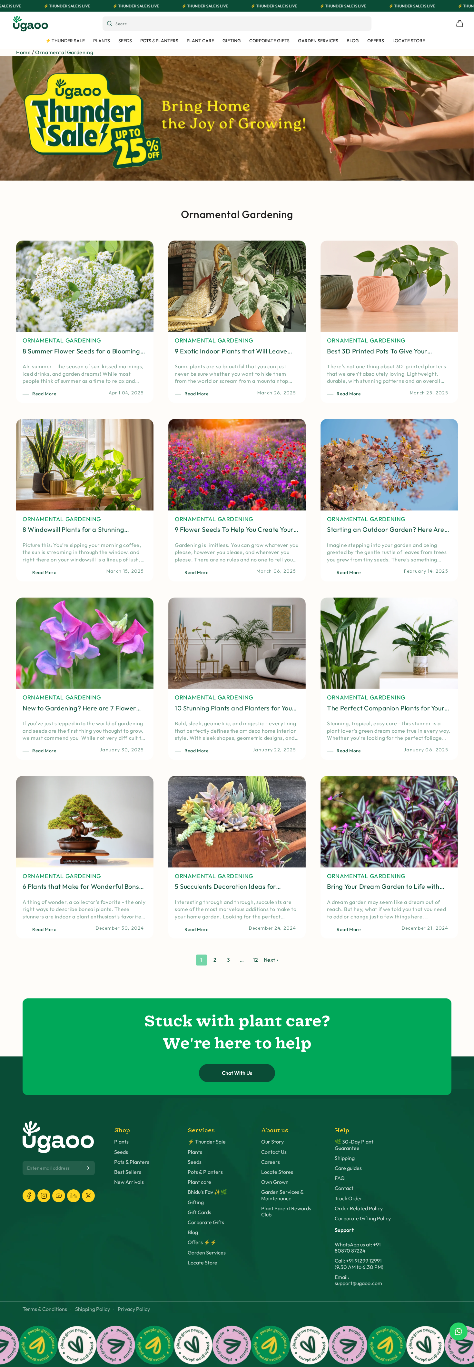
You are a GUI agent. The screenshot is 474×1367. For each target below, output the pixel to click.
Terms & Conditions (45, 1309)
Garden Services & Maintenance (282, 1195)
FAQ (340, 1178)
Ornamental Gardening (64, 52)
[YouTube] (58, 1195)
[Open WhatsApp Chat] (458, 1331)
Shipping (345, 1158)
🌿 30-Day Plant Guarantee (354, 1145)
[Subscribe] (88, 1168)
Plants (121, 1142)
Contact (344, 1188)
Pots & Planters (131, 1162)
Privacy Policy (134, 1309)
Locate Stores (277, 1172)
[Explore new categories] (237, 118)
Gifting (196, 1202)
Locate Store (202, 1263)
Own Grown (275, 1182)
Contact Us (274, 1152)
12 (255, 959)
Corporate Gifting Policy (363, 1218)
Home (23, 52)
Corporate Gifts (206, 1222)
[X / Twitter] (88, 1195)
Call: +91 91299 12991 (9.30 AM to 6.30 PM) (359, 1264)
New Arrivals (129, 1182)
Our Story (272, 1142)
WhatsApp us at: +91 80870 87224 (358, 1248)
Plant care (199, 1182)
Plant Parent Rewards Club (286, 1211)
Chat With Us (237, 1073)
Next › (271, 959)
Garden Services (207, 1253)
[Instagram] (43, 1195)
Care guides (348, 1168)
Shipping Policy (92, 1309)
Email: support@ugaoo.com (358, 1280)
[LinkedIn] (73, 1195)
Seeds (121, 1152)
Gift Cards (199, 1212)
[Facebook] (29, 1195)
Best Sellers (127, 1172)
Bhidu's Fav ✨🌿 (207, 1192)
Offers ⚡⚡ (202, 1242)
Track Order (348, 1198)
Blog (193, 1232)
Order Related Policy (359, 1208)
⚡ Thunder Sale (207, 1142)
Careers (270, 1162)
